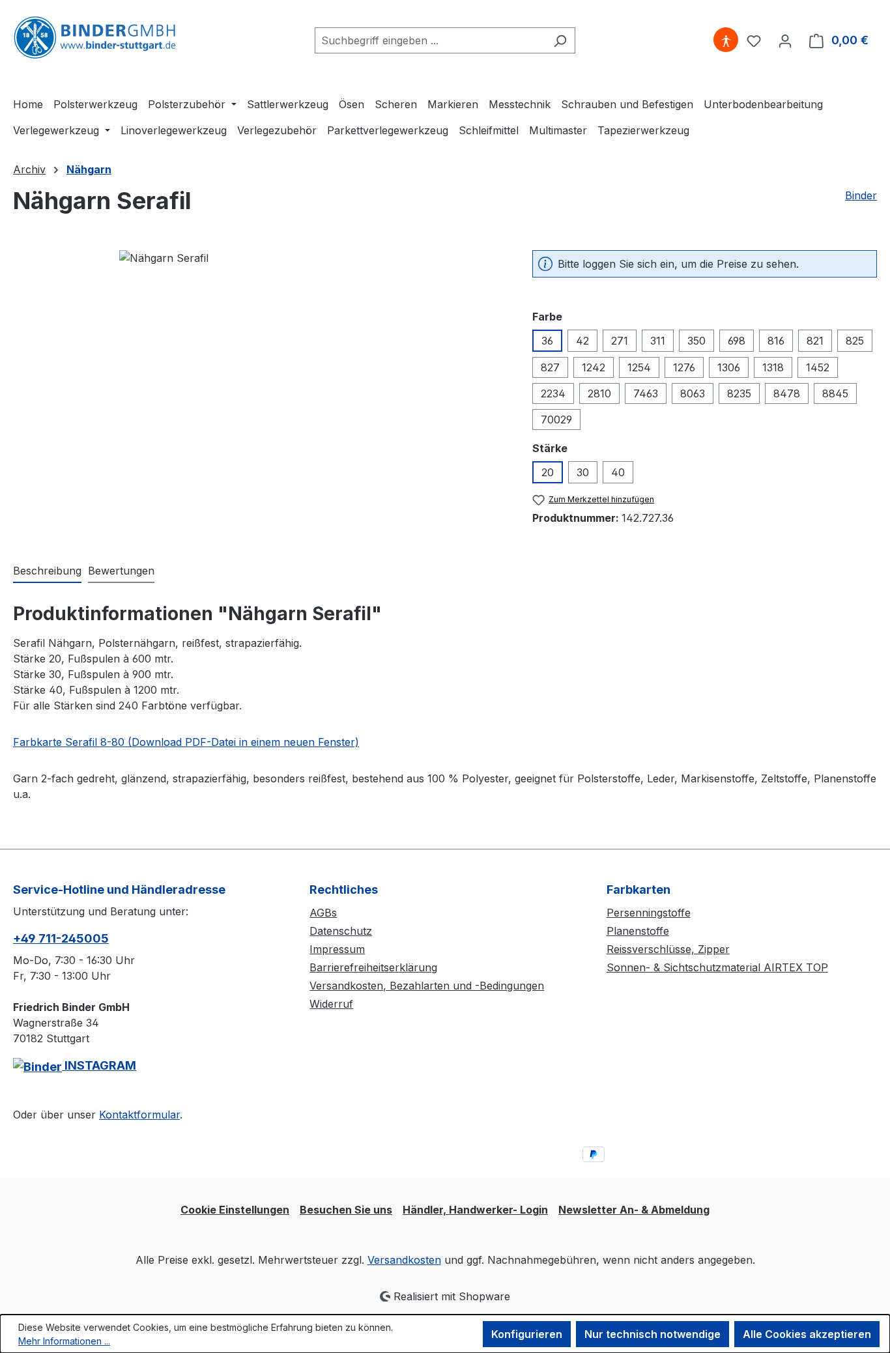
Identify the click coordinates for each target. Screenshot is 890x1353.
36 (547, 340)
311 (657, 340)
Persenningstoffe (649, 912)
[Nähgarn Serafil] (259, 390)
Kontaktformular (139, 1114)
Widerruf (331, 1003)
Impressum (337, 949)
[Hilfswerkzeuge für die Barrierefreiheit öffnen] (725, 40)
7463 (645, 393)
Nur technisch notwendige (652, 1334)
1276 (684, 367)
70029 (556, 419)
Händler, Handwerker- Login (475, 1209)
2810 (599, 393)
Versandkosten (404, 1259)
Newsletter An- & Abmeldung (634, 1209)
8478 (786, 393)
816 (776, 340)
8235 (739, 393)
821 (815, 340)
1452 (817, 367)
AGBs (323, 912)
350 (696, 340)
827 (550, 367)
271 (619, 340)
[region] (259, 390)
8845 (835, 393)
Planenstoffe (638, 930)
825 (855, 340)
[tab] (47, 571)
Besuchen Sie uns (346, 1209)
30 (583, 472)
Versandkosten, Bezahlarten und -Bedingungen (426, 985)
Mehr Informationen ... (64, 1340)
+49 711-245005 (61, 938)
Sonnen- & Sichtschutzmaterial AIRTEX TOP (717, 967)
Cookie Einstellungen (234, 1209)
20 (547, 472)
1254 (639, 367)
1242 (593, 367)
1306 (728, 367)
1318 (773, 367)
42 (582, 340)
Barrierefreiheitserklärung (373, 967)
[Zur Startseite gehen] (94, 37)
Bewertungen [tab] (121, 570)
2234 (553, 393)
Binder (861, 195)
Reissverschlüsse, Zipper (668, 949)
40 (618, 472)
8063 (692, 393)
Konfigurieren (526, 1334)
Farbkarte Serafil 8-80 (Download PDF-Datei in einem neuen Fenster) (186, 741)
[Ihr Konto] (785, 40)
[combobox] (430, 40)
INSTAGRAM (99, 1065)
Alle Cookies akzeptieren (807, 1334)
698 (736, 340)
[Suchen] (560, 40)
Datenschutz (340, 930)
